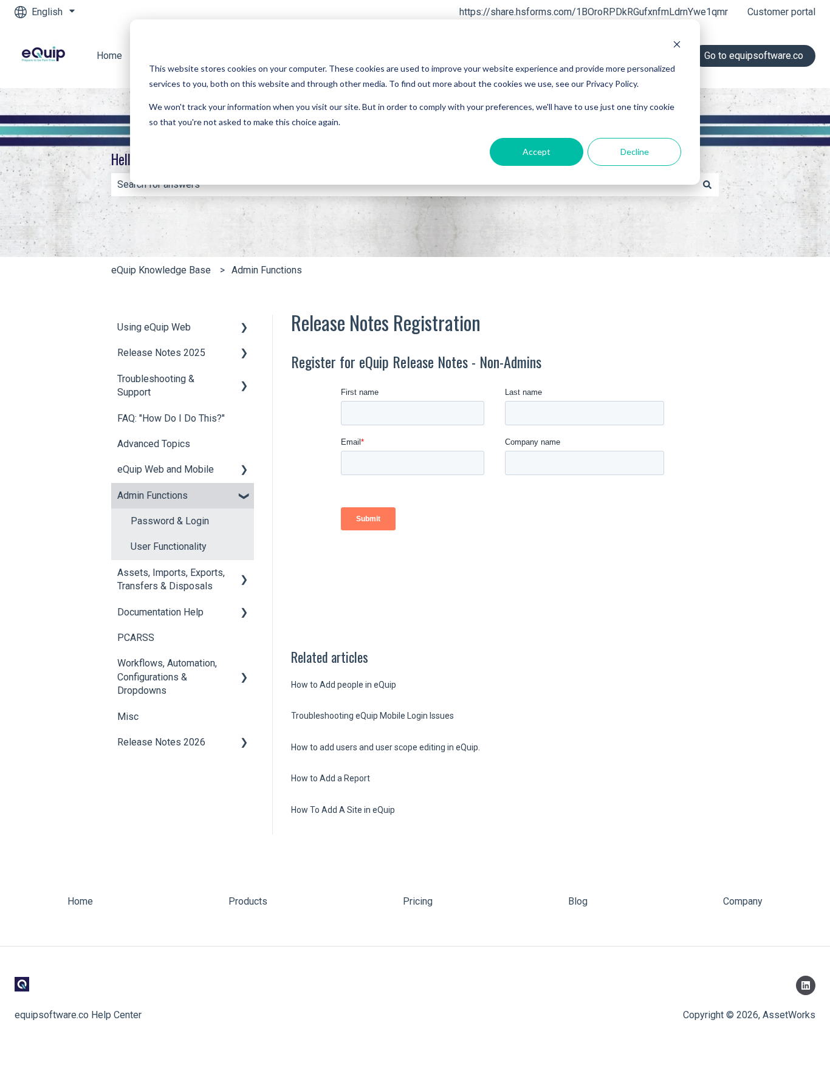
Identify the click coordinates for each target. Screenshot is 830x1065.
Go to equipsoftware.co (753, 55)
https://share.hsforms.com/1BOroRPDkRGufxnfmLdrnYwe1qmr (593, 12)
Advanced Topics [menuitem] (153, 444)
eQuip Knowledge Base (161, 270)
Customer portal (781, 12)
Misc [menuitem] (128, 716)
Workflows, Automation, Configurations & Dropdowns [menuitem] (167, 676)
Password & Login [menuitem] (170, 521)
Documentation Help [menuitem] (160, 612)
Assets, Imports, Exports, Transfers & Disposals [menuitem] (171, 579)
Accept (536, 151)
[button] (244, 328)
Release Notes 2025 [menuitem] (161, 352)
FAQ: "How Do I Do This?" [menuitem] (171, 418)
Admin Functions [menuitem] (152, 495)
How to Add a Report (330, 778)
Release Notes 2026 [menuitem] (161, 742)
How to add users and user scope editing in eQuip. (385, 747)
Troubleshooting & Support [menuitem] (155, 385)
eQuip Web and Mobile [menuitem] (165, 469)
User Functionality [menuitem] (169, 546)
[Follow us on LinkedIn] (805, 985)
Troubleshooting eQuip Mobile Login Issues (372, 716)
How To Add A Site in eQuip (343, 810)
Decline (634, 151)
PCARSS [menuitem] (135, 637)
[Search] (707, 184)
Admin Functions (267, 270)
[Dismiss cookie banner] (677, 45)
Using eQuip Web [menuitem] (154, 327)
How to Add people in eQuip (343, 685)
